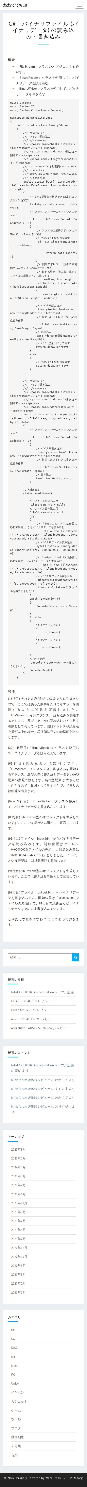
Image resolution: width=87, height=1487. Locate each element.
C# (13, 1330)
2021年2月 (18, 1239)
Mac (14, 1366)
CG (13, 1339)
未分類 (16, 1446)
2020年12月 (19, 1248)
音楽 (14, 1455)
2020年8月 (18, 1266)
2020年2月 (18, 1283)
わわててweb (15, 4)
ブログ (16, 1428)
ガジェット (19, 1401)
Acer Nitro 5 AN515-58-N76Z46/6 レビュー (40, 1028)
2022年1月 (18, 1194)
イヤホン (17, 1392)
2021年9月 (18, 1212)
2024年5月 (18, 1167)
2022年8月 (18, 1176)
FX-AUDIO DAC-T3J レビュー (31, 1001)
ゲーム (16, 1410)
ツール (16, 1419)
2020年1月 (18, 1292)
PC (13, 1374)
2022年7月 (18, 1185)
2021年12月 (19, 1203)
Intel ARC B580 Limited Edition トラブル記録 (42, 992)
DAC (14, 1348)
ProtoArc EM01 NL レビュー (30, 1010)
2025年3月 (18, 1149)
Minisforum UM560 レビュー (31, 1080)
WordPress (53, 1478)
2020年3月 (18, 1274)
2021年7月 (18, 1221)
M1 (13, 1357)
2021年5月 (18, 1230)
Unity (15, 1383)
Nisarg (78, 1478)
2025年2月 (18, 1158)
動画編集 (17, 1437)
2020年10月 (19, 1257)
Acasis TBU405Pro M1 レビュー (32, 1019)
